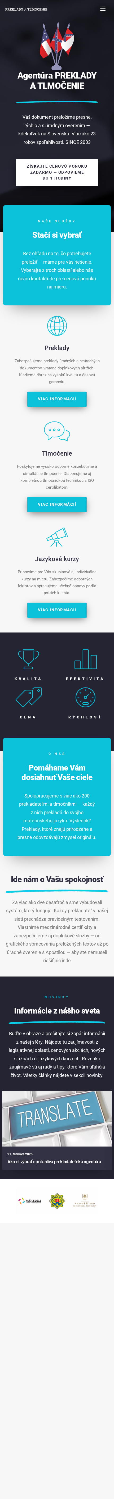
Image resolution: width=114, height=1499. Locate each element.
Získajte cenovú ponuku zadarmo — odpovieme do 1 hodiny (57, 172)
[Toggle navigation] (103, 8)
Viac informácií (57, 399)
